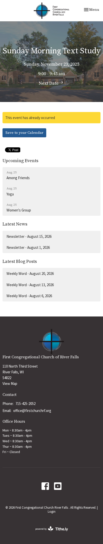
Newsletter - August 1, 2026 (28, 247)
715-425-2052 (26, 403)
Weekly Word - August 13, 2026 (30, 284)
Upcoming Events (20, 161)
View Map (9, 383)
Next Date (49, 83)
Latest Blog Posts (19, 261)
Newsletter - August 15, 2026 (29, 236)
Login (52, 511)
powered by (48, 533)
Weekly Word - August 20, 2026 (30, 273)
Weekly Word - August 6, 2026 (29, 295)
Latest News (14, 224)
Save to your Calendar (24, 132)
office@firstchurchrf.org (32, 410)
